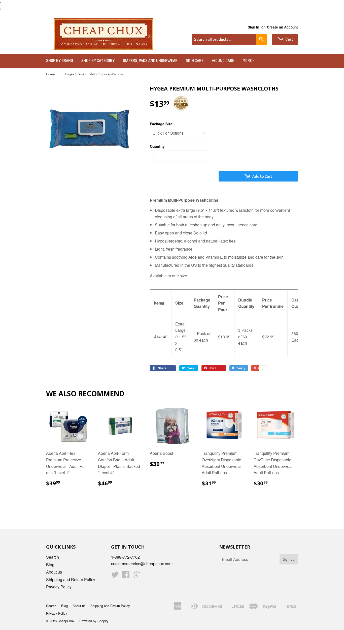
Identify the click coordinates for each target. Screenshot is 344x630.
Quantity (157, 146)
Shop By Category (98, 60)
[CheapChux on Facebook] (126, 576)
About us (54, 572)
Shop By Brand (59, 60)
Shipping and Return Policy (70, 579)
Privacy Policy (59, 587)
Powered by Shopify (94, 620)
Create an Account (282, 27)
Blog (50, 564)
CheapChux (66, 620)
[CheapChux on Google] (137, 576)
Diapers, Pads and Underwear (150, 60)
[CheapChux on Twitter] (115, 576)
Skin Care (194, 60)
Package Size (161, 123)
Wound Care (223, 60)
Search (52, 557)
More (247, 60)
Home (50, 74)
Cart (289, 39)
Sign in (253, 27)
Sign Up (289, 559)
